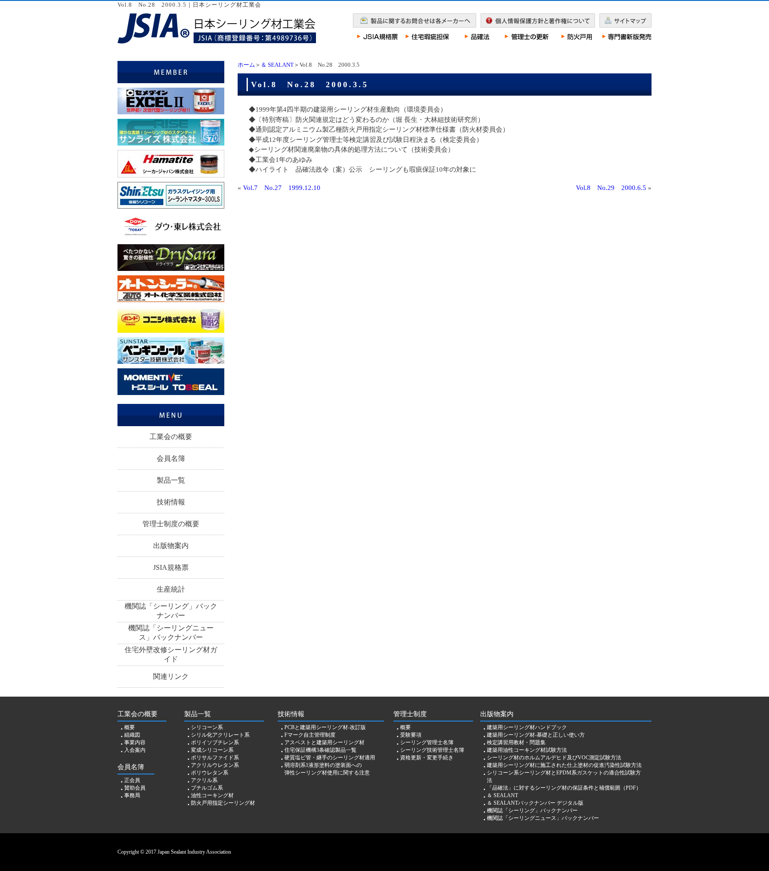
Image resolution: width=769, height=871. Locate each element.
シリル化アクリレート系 (220, 735)
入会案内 (135, 750)
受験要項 (410, 735)
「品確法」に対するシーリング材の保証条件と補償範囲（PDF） (564, 788)
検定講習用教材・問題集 (516, 742)
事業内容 (135, 742)
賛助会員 (135, 788)
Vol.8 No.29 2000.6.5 (611, 187)
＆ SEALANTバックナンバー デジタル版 (535, 803)
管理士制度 (410, 714)
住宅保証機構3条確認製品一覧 (320, 750)
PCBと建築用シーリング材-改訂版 (325, 727)
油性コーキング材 (212, 795)
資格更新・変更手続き (426, 757)
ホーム (246, 64)
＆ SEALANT (277, 64)
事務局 (132, 795)
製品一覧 (171, 480)
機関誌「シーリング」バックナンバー (171, 610)
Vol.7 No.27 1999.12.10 (281, 187)
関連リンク (171, 676)
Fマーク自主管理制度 (310, 735)
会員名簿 (171, 458)
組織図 (132, 735)
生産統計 (171, 589)
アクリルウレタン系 (215, 765)
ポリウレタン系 (209, 773)
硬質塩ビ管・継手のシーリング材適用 (329, 757)
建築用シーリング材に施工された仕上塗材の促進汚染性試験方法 (564, 765)
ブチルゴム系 (207, 788)
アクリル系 (204, 780)
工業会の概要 (171, 436)
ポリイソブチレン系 (215, 742)
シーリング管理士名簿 (426, 742)
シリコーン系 (207, 727)
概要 (129, 727)
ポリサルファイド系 (215, 757)
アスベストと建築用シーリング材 (324, 742)
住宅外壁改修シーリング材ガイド (171, 654)
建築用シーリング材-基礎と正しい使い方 (536, 735)
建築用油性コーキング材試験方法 (527, 750)
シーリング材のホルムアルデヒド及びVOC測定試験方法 (554, 757)
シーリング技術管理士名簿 (432, 750)
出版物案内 (171, 545)
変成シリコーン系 (212, 750)
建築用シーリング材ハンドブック (527, 727)
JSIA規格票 (171, 567)
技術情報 (171, 502)
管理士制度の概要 (170, 524)
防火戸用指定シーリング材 (223, 803)
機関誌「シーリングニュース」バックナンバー (171, 632)
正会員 (132, 780)
